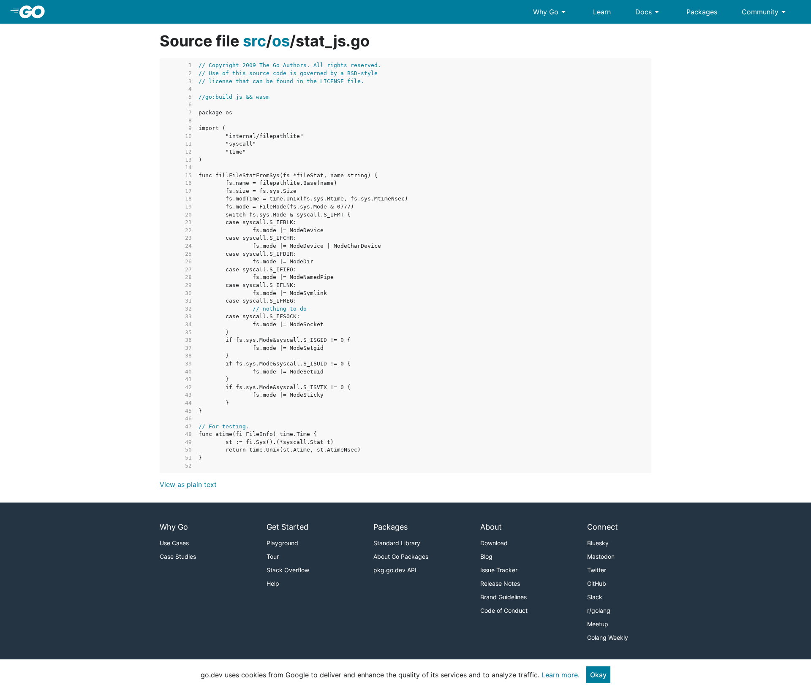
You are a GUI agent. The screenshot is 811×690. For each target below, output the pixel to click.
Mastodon (601, 556)
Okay (598, 675)
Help (273, 583)
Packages (701, 12)
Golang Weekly (607, 637)
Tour (273, 556)
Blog (486, 556)
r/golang (598, 610)
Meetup (597, 624)
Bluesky (598, 543)
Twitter (596, 570)
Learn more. (561, 675)
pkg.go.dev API (394, 570)
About (491, 526)
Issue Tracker (498, 570)
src (254, 41)
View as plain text (188, 484)
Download (494, 543)
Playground (282, 543)
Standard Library (396, 543)
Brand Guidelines (503, 597)
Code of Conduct (504, 610)
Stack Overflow (288, 570)
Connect (602, 526)
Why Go (551, 12)
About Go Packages (400, 556)
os (281, 41)
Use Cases (174, 543)
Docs (648, 12)
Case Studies (178, 556)
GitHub (596, 583)
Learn (602, 12)
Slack (594, 597)
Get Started (287, 526)
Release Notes (500, 583)
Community (765, 12)
